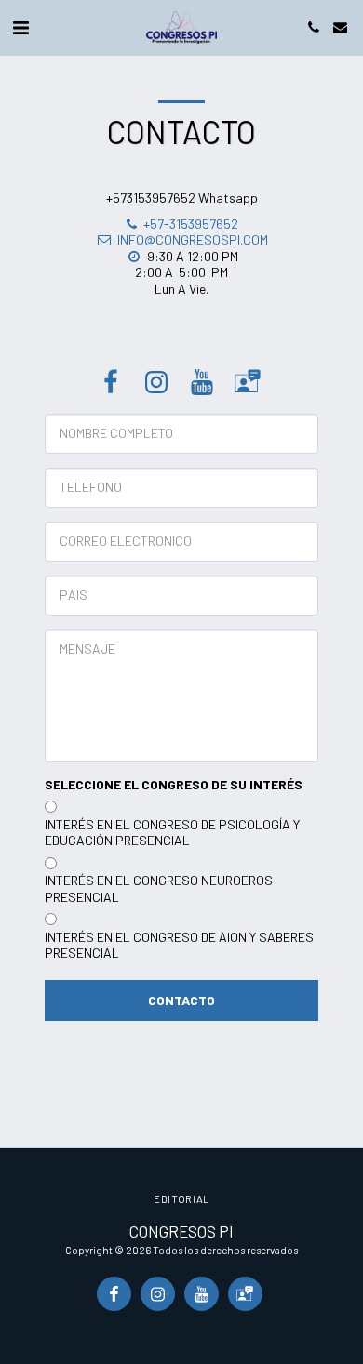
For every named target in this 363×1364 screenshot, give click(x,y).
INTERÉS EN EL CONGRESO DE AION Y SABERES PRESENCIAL (179, 945)
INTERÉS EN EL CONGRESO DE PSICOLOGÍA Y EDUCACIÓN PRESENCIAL (172, 832)
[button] (20, 27)
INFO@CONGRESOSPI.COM (192, 239)
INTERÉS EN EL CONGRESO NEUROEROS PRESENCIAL (159, 888)
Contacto (181, 1000)
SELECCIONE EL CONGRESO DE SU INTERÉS (173, 784)
